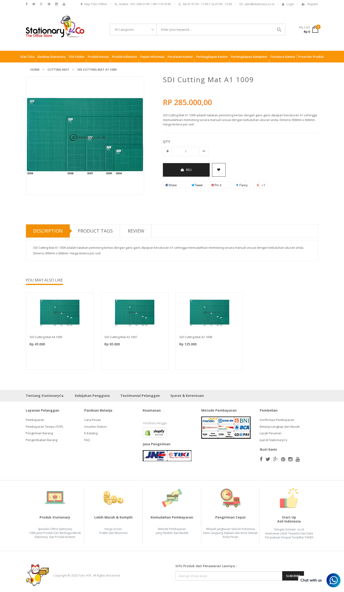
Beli (189, 170)
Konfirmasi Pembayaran (277, 420)
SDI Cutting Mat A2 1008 (195, 337)
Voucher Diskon (95, 426)
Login (290, 4)
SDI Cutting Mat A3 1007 (120, 337)
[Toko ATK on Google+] (41, 4)
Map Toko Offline (95, 4)
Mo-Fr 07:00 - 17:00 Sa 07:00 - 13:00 (207, 4)
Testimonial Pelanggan (140, 395)
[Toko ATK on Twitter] (33, 4)
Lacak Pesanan (271, 433)
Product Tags (95, 231)
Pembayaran (35, 420)
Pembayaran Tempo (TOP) (44, 426)
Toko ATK (84, 575)
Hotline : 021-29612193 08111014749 (145, 4)
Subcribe (293, 576)
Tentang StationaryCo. (45, 395)
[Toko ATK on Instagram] (56, 4)
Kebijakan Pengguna (92, 395)
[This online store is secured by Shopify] (155, 432)
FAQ (87, 440)
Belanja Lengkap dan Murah (280, 426)
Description (48, 231)
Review (136, 231)
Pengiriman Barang (39, 433)
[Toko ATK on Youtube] (64, 4)
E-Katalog (91, 433)
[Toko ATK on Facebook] (26, 4)
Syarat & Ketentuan (187, 395)
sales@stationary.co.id (259, 4)
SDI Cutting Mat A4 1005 (45, 337)
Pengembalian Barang (41, 440)
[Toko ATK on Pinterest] (49, 4)
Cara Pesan (92, 420)
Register (312, 4)
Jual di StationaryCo (273, 440)
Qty (166, 141)
